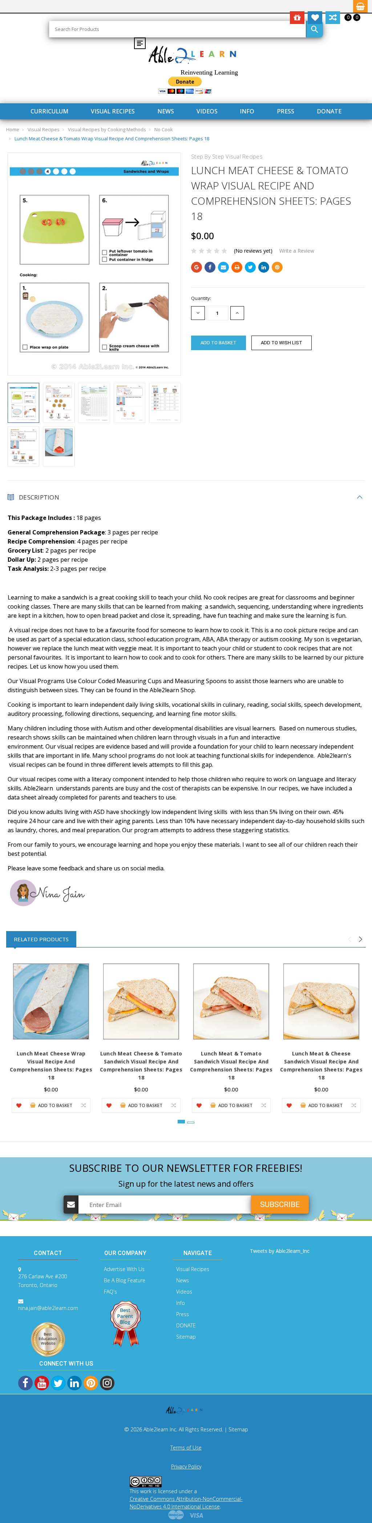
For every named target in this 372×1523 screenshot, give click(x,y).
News (165, 111)
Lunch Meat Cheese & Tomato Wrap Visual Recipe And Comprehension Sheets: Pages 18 (112, 138)
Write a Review (296, 250)
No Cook (163, 129)
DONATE (329, 111)
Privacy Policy (186, 1466)
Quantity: (201, 298)
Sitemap (186, 1336)
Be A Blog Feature (124, 1280)
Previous (349, 939)
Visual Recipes (113, 111)
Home (12, 129)
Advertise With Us (124, 1269)
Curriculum (49, 111)
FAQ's (110, 1291)
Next (360, 939)
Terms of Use (186, 1447)
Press (285, 111)
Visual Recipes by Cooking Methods (107, 129)
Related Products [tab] (41, 939)
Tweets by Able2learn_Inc (280, 1250)
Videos (207, 111)
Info (247, 111)
